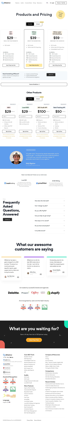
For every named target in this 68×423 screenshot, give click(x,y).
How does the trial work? (42, 201)
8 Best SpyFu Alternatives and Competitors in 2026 (52, 406)
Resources (39, 3)
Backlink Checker (28, 356)
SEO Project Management (30, 411)
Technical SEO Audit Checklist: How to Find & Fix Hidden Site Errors (54, 384)
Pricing (34, 3)
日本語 (50, 366)
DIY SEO (26, 395)
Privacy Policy (30, 420)
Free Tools (26, 397)
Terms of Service (37, 420)
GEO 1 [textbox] (4, 116)
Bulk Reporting (27, 358)
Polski (57, 366)
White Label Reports (29, 370)
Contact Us (7, 219)
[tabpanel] (11, 268)
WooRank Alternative (50, 378)
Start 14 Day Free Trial (10, 65)
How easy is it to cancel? (42, 221)
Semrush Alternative (50, 375)
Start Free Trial (34, 340)
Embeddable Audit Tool (29, 360)
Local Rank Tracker (28, 401)
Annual (38, 24)
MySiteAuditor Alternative (51, 373)
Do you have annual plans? (42, 226)
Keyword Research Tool (29, 362)
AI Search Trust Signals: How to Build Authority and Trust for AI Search (54, 392)
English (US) (60, 362)
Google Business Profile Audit (31, 381)
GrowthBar (26, 399)
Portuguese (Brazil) (50, 368)
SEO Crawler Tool (28, 368)
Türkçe (56, 368)
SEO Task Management (29, 413)
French (51, 364)
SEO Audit (26, 377)
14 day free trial (60, 14)
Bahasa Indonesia (57, 364)
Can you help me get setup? (43, 216)
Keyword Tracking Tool (29, 364)
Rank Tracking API (28, 407)
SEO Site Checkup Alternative (52, 377)
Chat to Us (51, 74)
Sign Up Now (8, 131)
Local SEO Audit (28, 383)
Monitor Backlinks (28, 366)
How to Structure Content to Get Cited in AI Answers (54, 409)
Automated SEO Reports (30, 390)
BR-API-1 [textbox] (39, 116)
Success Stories (28, 3)
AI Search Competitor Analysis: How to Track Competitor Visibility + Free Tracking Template (54, 401)
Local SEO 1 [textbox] (23, 116)
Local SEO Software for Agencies (32, 403)
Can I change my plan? (41, 206)
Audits (22, 3)
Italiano (47, 366)
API (25, 372)
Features (17, 3)
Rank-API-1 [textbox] (56, 116)
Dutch (54, 366)
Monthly (30, 24)
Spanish (47, 364)
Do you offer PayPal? (40, 211)
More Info (12, 104)
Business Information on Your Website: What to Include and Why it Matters (54, 396)
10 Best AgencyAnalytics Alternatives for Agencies (55, 388)
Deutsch (51, 362)
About (46, 356)
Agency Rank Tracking (29, 388)
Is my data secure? (40, 230)
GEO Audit (26, 379)
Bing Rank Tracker (28, 391)
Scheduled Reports (28, 409)
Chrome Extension (28, 393)
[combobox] (8, 116)
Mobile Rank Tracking (29, 405)
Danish (54, 362)
